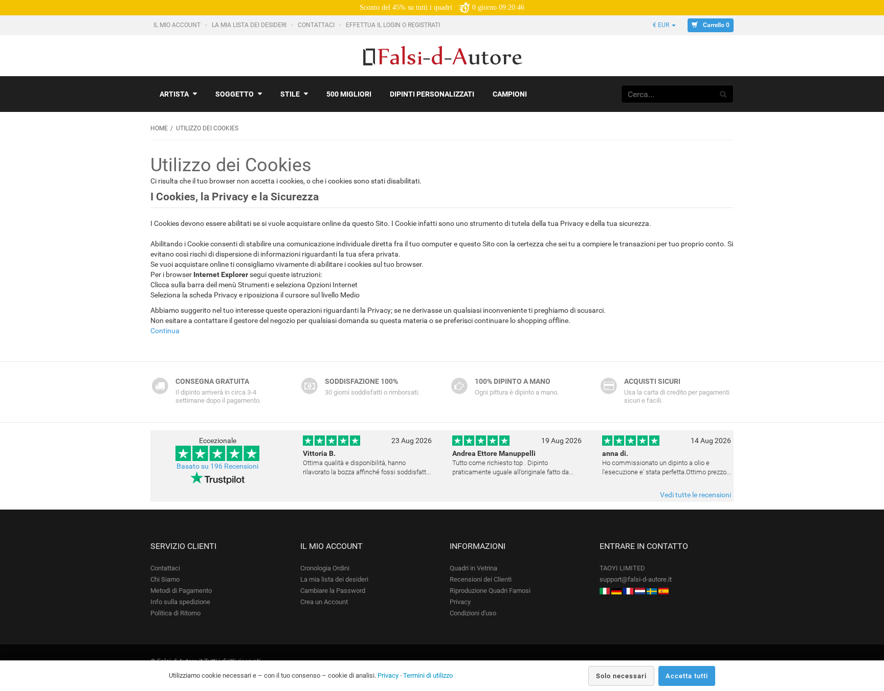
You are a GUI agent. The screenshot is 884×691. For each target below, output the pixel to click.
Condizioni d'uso (473, 613)
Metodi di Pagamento (181, 590)
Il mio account (177, 25)
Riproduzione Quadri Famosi (490, 590)
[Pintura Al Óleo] (663, 590)
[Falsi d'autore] (605, 590)
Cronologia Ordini (324, 568)
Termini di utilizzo (428, 675)
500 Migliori (348, 94)
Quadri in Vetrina (473, 568)
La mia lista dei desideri (250, 25)
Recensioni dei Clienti (481, 579)
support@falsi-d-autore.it (636, 579)
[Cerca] (723, 94)
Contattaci (317, 25)
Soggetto (234, 94)
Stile (290, 94)
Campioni (510, 94)
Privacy (460, 602)
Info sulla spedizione (180, 602)
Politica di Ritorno (175, 613)
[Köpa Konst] (652, 590)
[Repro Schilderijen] (640, 590)
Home (159, 128)
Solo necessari (621, 676)
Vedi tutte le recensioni (695, 495)
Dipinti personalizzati (432, 94)
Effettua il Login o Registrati (393, 25)
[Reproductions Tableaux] (628, 590)
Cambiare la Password (332, 590)
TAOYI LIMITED (622, 568)
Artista (174, 94)
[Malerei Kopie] (616, 590)
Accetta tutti (687, 676)
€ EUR (662, 25)
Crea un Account (324, 602)
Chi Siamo (165, 579)
